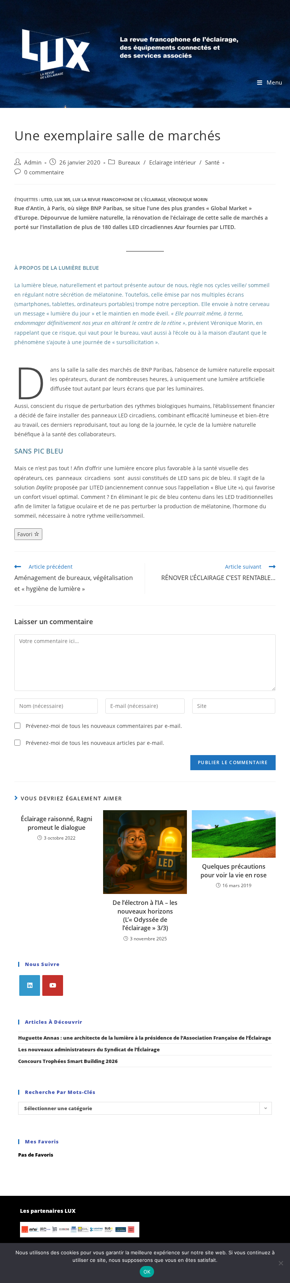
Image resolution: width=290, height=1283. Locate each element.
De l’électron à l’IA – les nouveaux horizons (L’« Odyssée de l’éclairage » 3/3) (145, 915)
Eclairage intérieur (172, 162)
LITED (46, 199)
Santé (212, 162)
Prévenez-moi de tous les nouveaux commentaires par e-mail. (104, 725)
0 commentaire (44, 172)
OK (147, 1272)
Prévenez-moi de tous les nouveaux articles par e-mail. (95, 742)
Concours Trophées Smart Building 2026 (68, 1061)
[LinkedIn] (29, 985)
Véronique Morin (188, 199)
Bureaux (129, 162)
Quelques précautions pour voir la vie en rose (234, 870)
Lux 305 (62, 199)
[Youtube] (52, 985)
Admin (33, 162)
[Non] (280, 1263)
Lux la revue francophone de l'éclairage (119, 199)
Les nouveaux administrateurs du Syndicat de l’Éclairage (89, 1049)
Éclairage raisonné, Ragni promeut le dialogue (56, 823)
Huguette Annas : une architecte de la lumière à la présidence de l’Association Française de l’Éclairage (144, 1037)
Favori (25, 534)
